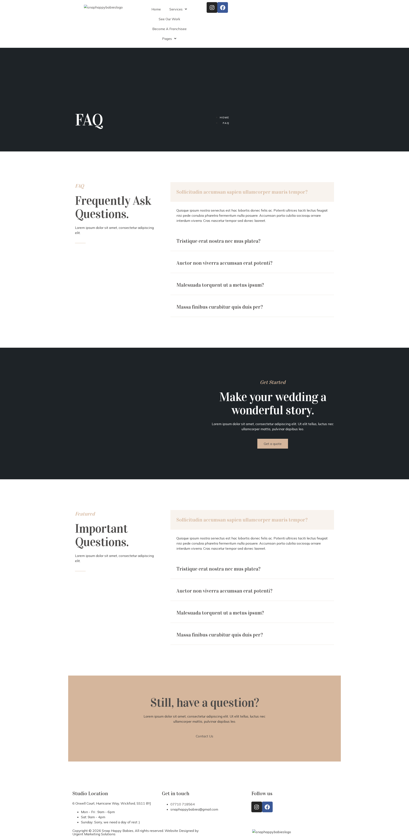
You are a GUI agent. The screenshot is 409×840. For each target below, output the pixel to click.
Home (156, 9)
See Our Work (169, 19)
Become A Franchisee (169, 29)
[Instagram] (212, 7)
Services (176, 9)
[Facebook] (222, 7)
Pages (167, 38)
